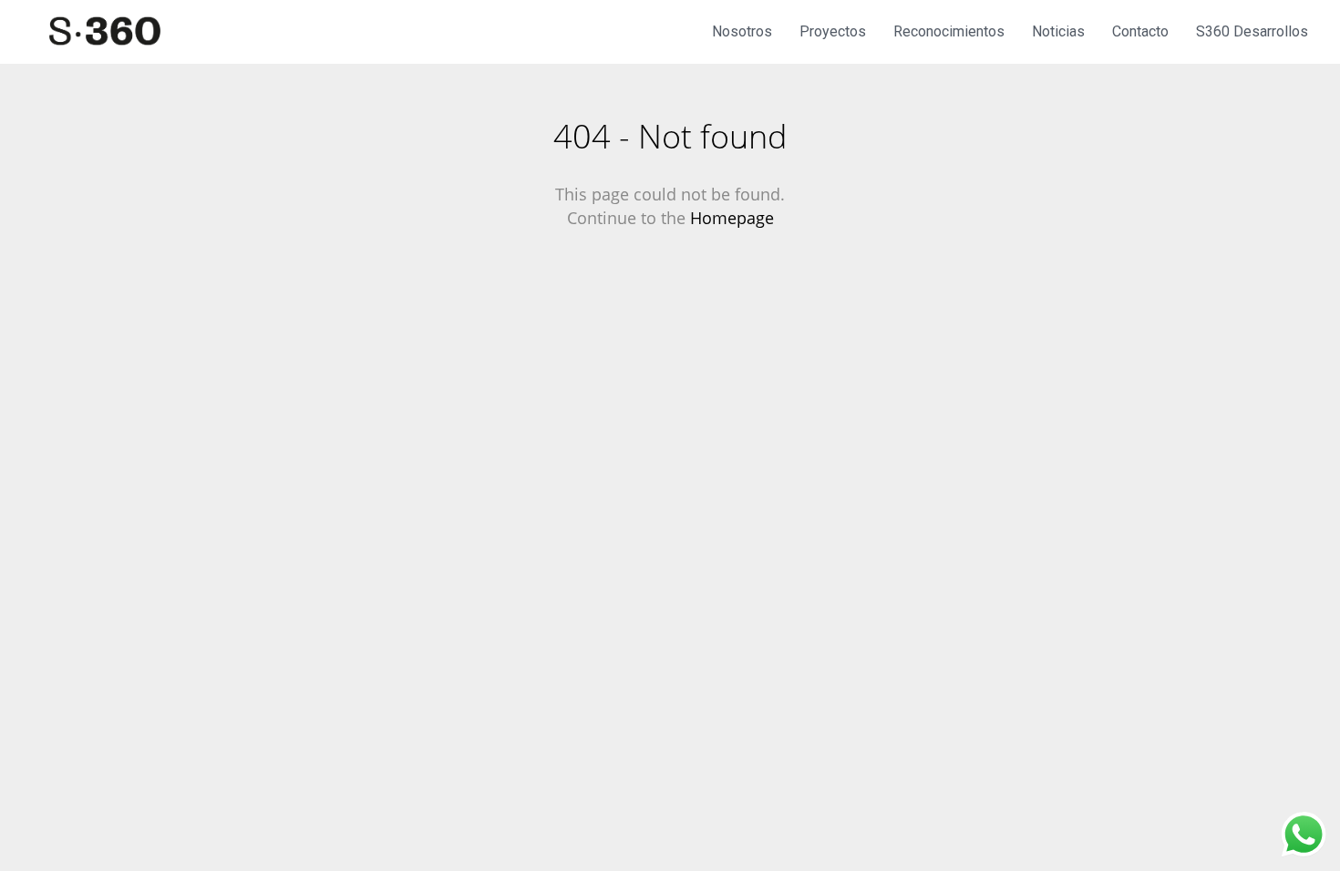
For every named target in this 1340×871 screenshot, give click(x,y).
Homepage (732, 218)
